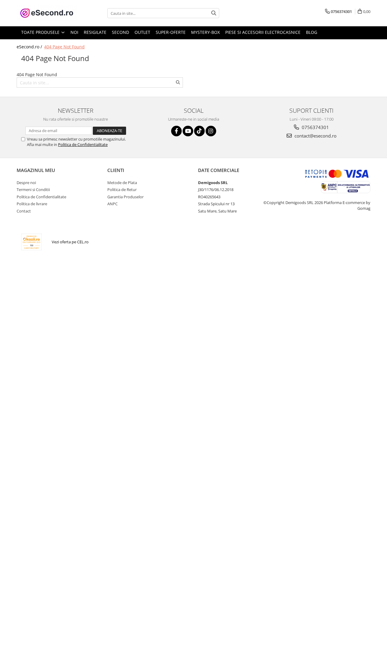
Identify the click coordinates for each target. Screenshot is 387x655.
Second (120, 32)
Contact (24, 211)
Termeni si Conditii (33, 189)
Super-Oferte (171, 32)
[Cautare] (213, 13)
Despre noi (26, 182)
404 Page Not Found (64, 47)
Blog (311, 32)
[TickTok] (199, 131)
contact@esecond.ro (315, 136)
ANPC (112, 203)
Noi (74, 32)
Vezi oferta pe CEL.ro (70, 242)
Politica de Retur (122, 189)
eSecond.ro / (30, 47)
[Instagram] (211, 131)
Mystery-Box (205, 32)
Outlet (142, 32)
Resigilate (95, 32)
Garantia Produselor (125, 196)
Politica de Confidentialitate (83, 144)
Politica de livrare (32, 203)
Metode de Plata (122, 182)
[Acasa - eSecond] (47, 13)
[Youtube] (188, 131)
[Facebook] (176, 131)
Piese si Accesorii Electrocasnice (263, 32)
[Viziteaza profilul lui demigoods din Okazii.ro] (31, 242)
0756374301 (315, 127)
